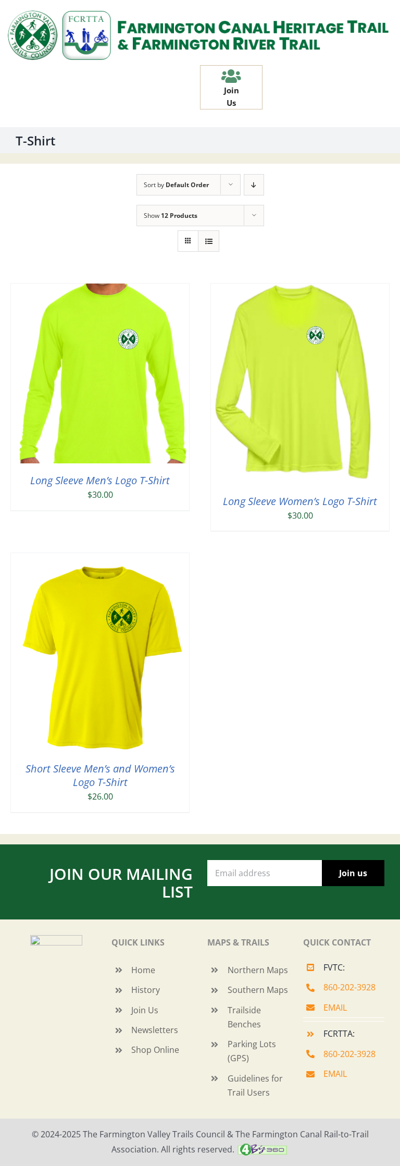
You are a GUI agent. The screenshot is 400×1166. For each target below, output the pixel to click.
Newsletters (154, 1030)
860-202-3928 (349, 987)
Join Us (144, 1010)
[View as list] (208, 241)
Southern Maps (258, 990)
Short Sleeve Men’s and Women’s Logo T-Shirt (100, 775)
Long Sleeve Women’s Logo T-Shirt (300, 501)
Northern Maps (258, 970)
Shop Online (155, 1049)
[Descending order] (254, 184)
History (145, 990)
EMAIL (335, 1007)
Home (143, 970)
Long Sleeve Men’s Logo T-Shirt (100, 480)
